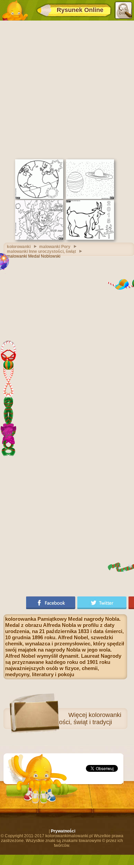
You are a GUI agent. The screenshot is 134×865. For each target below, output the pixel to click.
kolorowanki (19, 246)
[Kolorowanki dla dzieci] (15, 10)
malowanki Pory (54, 246)
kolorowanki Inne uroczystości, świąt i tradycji (71, 719)
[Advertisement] (67, 89)
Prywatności (63, 831)
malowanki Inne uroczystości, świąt (41, 251)
